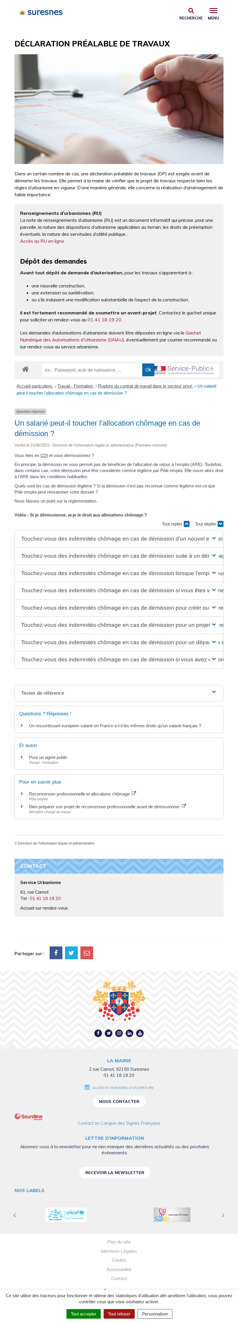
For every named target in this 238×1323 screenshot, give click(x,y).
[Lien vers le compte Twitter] (108, 1033)
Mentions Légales (119, 1251)
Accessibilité (119, 1269)
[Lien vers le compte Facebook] (98, 1033)
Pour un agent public (48, 757)
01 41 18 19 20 (104, 320)
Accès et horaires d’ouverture (123, 1088)
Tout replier (173, 523)
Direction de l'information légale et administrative (56, 843)
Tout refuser (119, 1313)
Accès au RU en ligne (42, 241)
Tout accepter (83, 1313)
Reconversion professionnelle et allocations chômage (80, 793)
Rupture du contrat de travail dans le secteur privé (145, 386)
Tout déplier (206, 523)
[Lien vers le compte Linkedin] (129, 1033)
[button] (119, 539)
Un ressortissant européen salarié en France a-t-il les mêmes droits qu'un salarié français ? (115, 725)
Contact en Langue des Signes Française (119, 1123)
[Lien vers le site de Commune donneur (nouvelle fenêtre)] (171, 1214)
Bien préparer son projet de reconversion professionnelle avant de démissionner (105, 806)
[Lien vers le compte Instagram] (119, 1033)
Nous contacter (119, 1101)
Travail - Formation (75, 386)
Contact (119, 1278)
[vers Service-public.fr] (183, 370)
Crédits (119, 1260)
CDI (44, 455)
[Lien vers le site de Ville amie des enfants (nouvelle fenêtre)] (66, 1214)
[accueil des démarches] (25, 368)
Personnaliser (155, 1313)
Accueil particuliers (35, 386)
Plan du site (119, 1242)
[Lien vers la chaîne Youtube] (140, 1033)
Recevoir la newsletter (114, 1172)
